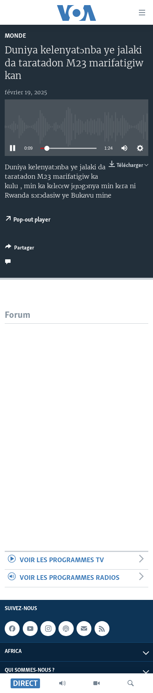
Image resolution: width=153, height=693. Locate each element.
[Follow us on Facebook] (12, 628)
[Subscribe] (83, 628)
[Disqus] (76, 422)
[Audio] (62, 683)
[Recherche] (130, 683)
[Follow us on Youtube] (30, 628)
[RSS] (102, 628)
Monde (15, 36)
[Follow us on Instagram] (47, 628)
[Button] (19, 249)
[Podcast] (65, 628)
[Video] (96, 683)
